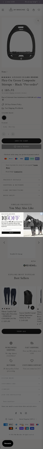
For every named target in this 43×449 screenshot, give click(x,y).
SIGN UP (11, 232)
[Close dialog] (41, 214)
